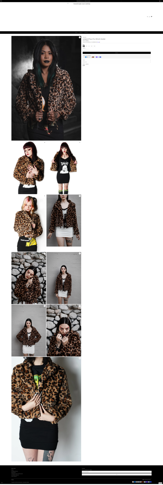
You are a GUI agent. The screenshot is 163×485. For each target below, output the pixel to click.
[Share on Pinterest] (84, 65)
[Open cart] (151, 16)
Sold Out (116, 52)
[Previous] (42, 1)
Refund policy (13, 472)
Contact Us (86, 32)
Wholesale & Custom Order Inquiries (17, 473)
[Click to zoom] (80, 37)
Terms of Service (14, 476)
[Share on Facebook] (83, 65)
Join (116, 474)
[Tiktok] (1, 1)
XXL (95, 46)
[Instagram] (0, 1)
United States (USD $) (147, 479)
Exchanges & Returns (14, 471)
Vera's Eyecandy (19, 482)
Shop (76, 32)
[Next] (121, 1)
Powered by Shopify (26, 482)
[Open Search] (147, 16)
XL (92, 46)
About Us (81, 32)
